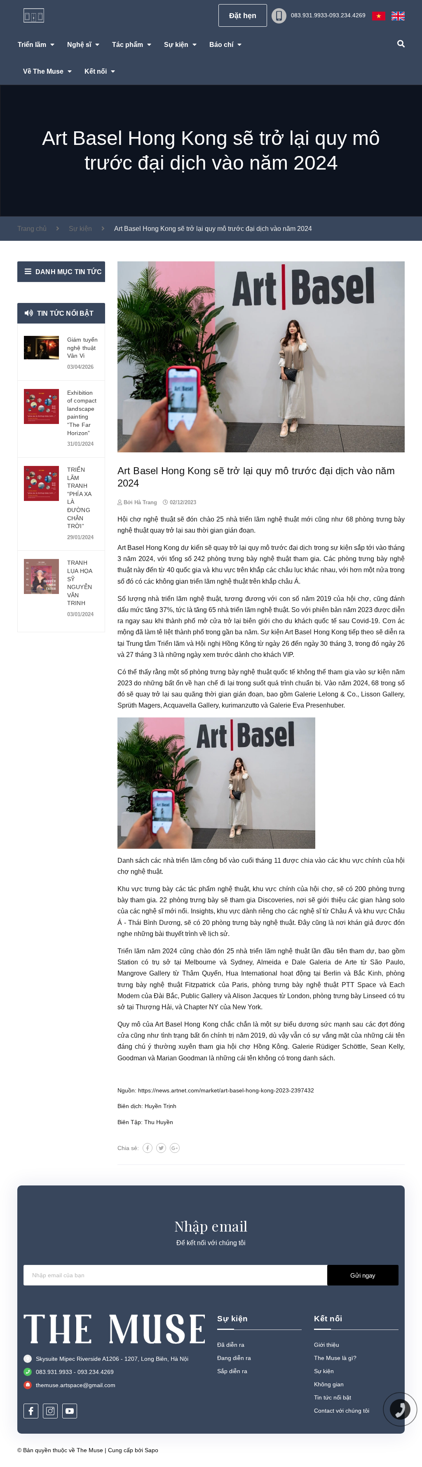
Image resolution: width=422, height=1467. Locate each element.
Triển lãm (131, 951)
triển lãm (188, 860)
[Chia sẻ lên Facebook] (147, 1148)
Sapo (151, 1450)
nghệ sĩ (152, 911)
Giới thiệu (326, 1344)
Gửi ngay (362, 1275)
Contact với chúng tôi (341, 1410)
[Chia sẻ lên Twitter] (161, 1148)
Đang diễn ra (234, 1358)
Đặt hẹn (242, 16)
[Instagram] (50, 1411)
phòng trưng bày (194, 899)
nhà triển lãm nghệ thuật (184, 598)
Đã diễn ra (230, 1344)
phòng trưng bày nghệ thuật (249, 558)
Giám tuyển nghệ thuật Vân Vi (82, 347)
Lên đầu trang (377, 1449)
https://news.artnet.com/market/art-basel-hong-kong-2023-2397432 (226, 1090)
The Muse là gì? (335, 1358)
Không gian (329, 1384)
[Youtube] (69, 1411)
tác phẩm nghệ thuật (218, 888)
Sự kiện (324, 1371)
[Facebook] (30, 1411)
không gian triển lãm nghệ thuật (202, 581)
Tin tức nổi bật (65, 313)
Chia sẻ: (128, 1148)
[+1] (175, 1148)
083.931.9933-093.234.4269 (328, 15)
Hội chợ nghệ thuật (146, 519)
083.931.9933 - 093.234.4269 (75, 1372)
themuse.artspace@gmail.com (75, 1385)
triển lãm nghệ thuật (269, 519)
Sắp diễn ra (232, 1371)
